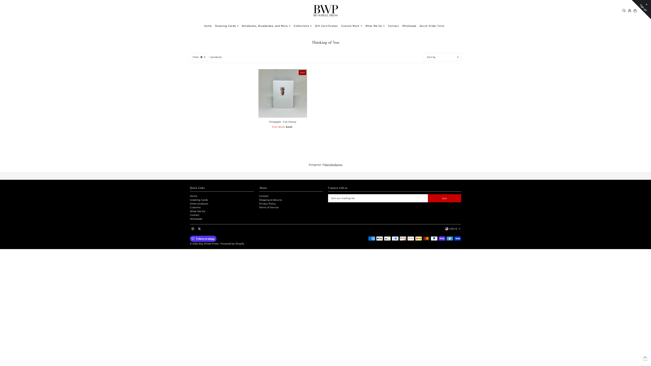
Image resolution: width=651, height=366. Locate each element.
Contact (194, 215)
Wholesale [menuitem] (409, 26)
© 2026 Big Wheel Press (204, 243)
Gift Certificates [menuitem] (326, 26)
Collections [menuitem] (301, 26)
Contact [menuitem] (393, 26)
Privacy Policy (267, 203)
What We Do (197, 211)
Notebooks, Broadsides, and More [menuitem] (265, 26)
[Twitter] (199, 229)
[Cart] (635, 10)
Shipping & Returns (270, 199)
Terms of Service (269, 207)
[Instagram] (193, 229)
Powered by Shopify (232, 243)
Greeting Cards (199, 199)
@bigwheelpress (332, 164)
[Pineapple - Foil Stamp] (282, 93)
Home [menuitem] (208, 26)
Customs (195, 207)
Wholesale (196, 218)
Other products (199, 203)
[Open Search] (624, 10)
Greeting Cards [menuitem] (225, 26)
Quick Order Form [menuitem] (432, 26)
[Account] (629, 10)
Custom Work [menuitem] (350, 26)
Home (193, 196)
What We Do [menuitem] (373, 26)
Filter (196, 57)
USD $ (453, 228)
